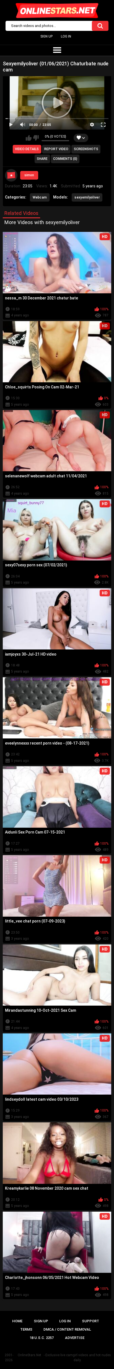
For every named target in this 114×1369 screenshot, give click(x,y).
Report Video (56, 149)
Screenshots (86, 149)
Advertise (74, 1338)
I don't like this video (36, 138)
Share (42, 159)
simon (29, 175)
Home (17, 1321)
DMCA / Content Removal (67, 1329)
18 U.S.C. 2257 (42, 1338)
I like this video (29, 138)
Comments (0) (65, 159)
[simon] (11, 175)
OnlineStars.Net (29, 1355)
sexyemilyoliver (87, 197)
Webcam (40, 197)
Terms (26, 1329)
